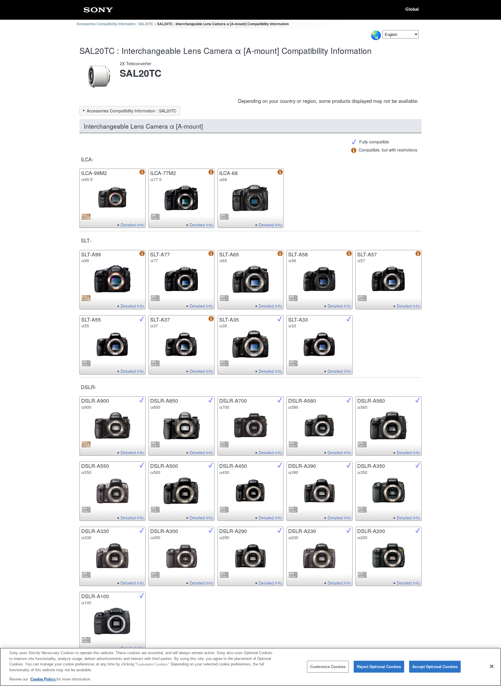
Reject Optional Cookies (379, 667)
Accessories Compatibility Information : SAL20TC (115, 23)
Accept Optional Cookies (435, 667)
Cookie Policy (43, 679)
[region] (250, 667)
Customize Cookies (328, 667)
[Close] (491, 666)
